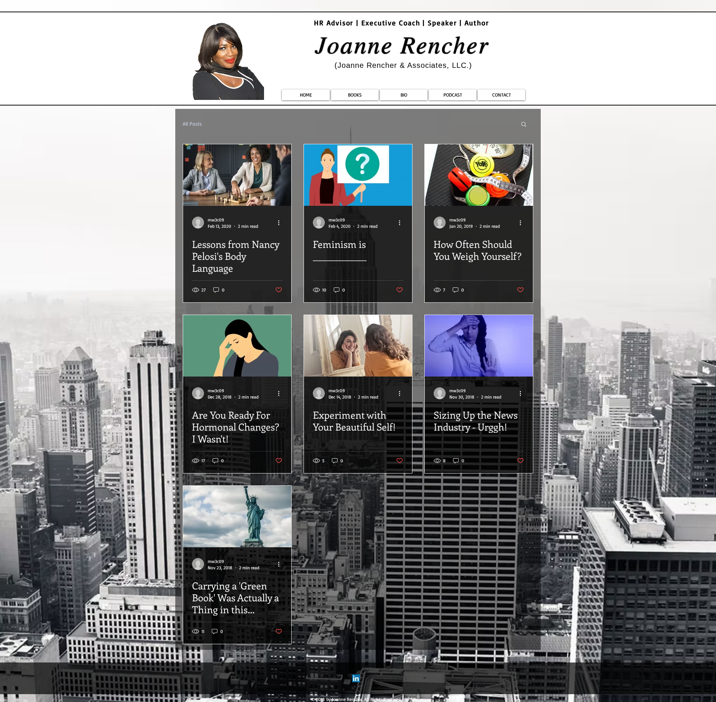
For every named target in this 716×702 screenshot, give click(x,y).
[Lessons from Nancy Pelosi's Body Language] (237, 175)
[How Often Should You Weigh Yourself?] (479, 175)
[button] (523, 125)
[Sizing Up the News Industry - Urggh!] (479, 346)
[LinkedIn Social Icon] (356, 678)
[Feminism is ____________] (358, 175)
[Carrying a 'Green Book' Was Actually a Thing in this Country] (237, 516)
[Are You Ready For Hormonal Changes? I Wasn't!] (237, 346)
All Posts (192, 123)
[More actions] (281, 222)
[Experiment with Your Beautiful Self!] (358, 346)
